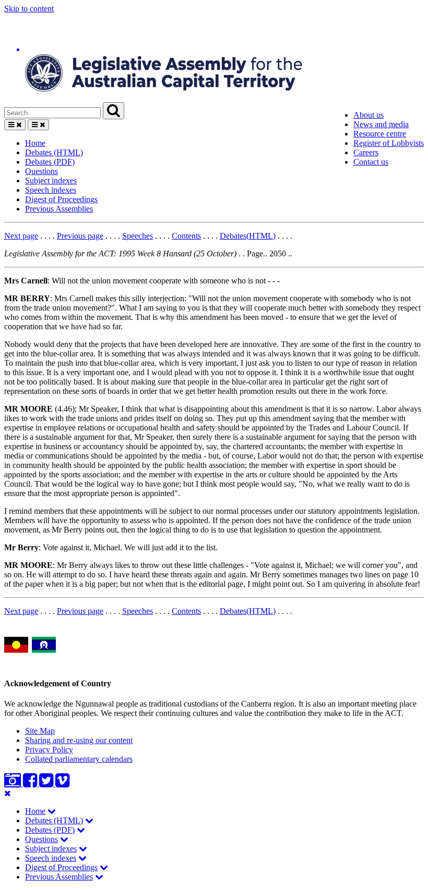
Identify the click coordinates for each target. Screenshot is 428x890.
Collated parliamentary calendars (79, 759)
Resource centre (379, 133)
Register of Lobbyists (388, 143)
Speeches (137, 235)
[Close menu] (7, 793)
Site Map (40, 730)
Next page (21, 235)
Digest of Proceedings (61, 199)
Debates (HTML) (54, 152)
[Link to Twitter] (47, 783)
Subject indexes (51, 180)
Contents (186, 235)
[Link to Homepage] (214, 58)
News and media (381, 124)
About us (368, 114)
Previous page (80, 235)
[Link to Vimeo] (62, 783)
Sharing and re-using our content (79, 740)
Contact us (370, 161)
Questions (41, 171)
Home (35, 143)
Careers (365, 152)
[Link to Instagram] (13, 783)
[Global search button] (113, 110)
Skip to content (29, 8)
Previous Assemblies (59, 208)
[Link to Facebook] (31, 783)
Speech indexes (50, 190)
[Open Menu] (15, 124)
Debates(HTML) (248, 235)
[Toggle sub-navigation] (51, 811)
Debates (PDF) (50, 161)
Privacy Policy (49, 749)
